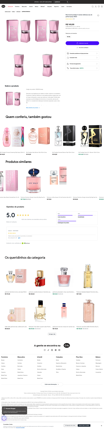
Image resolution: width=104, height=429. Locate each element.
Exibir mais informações (51, 384)
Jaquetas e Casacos (22, 375)
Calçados (49, 6)
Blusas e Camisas (80, 363)
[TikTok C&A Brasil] (48, 350)
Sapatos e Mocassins (61, 363)
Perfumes (98, 360)
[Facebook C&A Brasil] (59, 350)
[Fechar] (101, 425)
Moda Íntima (4, 378)
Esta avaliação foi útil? (12, 237)
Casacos (3, 372)
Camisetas (20, 360)
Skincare (98, 366)
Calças (3, 363)
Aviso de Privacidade (20, 427)
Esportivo (56, 6)
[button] (93, 6)
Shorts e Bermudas (41, 369)
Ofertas (10, 6)
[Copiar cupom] (67, 2)
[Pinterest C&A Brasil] (52, 350)
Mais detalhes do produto (33, 107)
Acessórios (98, 372)
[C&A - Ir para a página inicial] (3, 6)
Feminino (17, 6)
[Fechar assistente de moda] (25, 408)
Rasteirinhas (59, 366)
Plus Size (79, 357)
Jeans (62, 6)
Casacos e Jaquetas (81, 366)
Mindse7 (43, 6)
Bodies (38, 360)
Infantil (31, 6)
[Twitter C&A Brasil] (56, 350)
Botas (57, 360)
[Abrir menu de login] (96, 6)
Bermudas (20, 366)
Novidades (69, 6)
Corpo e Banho (99, 369)
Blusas (2, 360)
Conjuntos (39, 363)
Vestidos (3, 366)
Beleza (36, 6)
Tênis (57, 372)
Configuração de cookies (70, 425)
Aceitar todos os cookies (84, 425)
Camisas (20, 363)
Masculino (24, 6)
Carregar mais (52, 334)
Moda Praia (4, 375)
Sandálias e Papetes (61, 369)
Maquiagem (98, 363)
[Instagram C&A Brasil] (45, 350)
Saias (2, 369)
